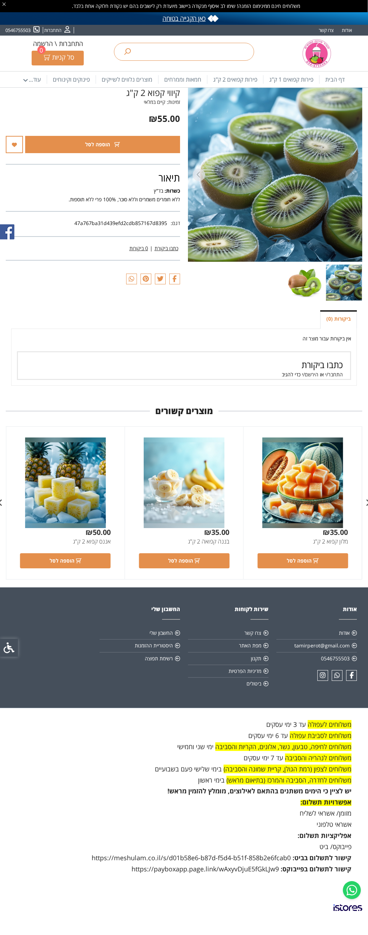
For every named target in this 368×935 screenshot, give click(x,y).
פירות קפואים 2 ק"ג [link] (235, 79)
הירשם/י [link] (310, 374)
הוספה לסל (98, 144)
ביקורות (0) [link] (338, 318)
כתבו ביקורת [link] (166, 248)
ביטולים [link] (254, 683)
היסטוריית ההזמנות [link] (154, 645)
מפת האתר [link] (250, 645)
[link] (352, 890)
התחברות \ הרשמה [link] (58, 43)
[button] (344, 283)
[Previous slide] (351, 175)
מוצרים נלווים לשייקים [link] (127, 79)
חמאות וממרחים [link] (182, 79)
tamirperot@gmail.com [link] (322, 645)
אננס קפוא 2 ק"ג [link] (92, 541)
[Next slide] (199, 175)
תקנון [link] (256, 658)
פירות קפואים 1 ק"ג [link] (291, 79)
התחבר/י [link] (334, 374)
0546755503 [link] (335, 658)
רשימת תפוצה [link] (159, 658)
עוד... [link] (35, 79)
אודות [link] (347, 30)
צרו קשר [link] (326, 30)
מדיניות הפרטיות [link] (245, 671)
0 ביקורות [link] (138, 248)
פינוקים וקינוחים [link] (71, 79)
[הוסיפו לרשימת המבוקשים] (14, 144)
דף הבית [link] (335, 79)
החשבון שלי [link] (161, 632)
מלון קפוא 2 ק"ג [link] (330, 541)
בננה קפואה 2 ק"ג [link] (208, 541)
